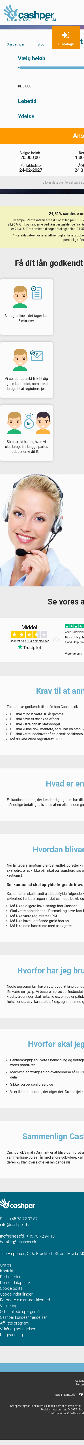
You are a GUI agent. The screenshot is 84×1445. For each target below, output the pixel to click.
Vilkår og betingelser (17, 1329)
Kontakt (50, 19)
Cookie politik (11, 1288)
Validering (8, 1305)
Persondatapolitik (15, 1282)
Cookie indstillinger (16, 1294)
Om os (5, 1265)
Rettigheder (10, 1276)
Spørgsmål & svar (19, 19)
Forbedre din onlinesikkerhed (25, 1300)
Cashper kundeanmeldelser (23, 1317)
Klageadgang (11, 1334)
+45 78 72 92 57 (23, 1218)
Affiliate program (14, 1323)
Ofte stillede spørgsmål (20, 1311)
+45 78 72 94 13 (40, 1236)
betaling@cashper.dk (18, 1242)
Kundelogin (66, 44)
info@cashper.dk (14, 1224)
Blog (41, 44)
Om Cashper (15, 44)
